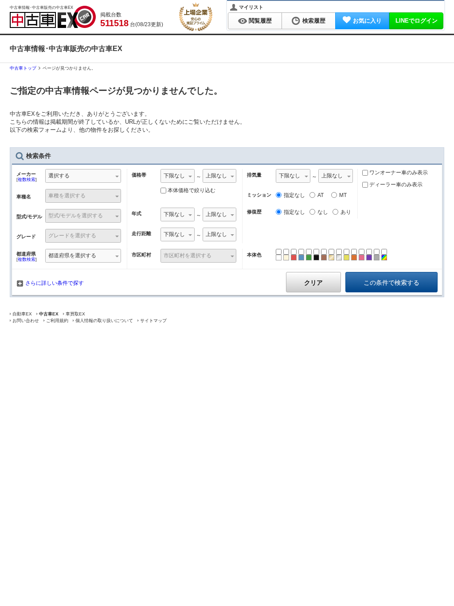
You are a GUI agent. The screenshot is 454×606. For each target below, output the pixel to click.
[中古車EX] (53, 17)
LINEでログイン (416, 20)
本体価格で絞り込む (191, 190)
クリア (313, 282)
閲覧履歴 (260, 20)
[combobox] (83, 177)
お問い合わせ (25, 320)
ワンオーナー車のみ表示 (398, 172)
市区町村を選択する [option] (187, 255)
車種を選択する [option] (67, 196)
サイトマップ (153, 320)
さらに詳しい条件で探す (54, 283)
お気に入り (367, 20)
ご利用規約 (57, 320)
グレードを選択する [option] (72, 235)
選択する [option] (59, 176)
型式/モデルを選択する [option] (75, 215)
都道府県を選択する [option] (72, 255)
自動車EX (22, 313)
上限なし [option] (216, 176)
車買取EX (75, 313)
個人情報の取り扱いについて (104, 320)
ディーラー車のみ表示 (395, 184)
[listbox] (177, 177)
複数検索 (26, 179)
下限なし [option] (174, 176)
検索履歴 (313, 20)
